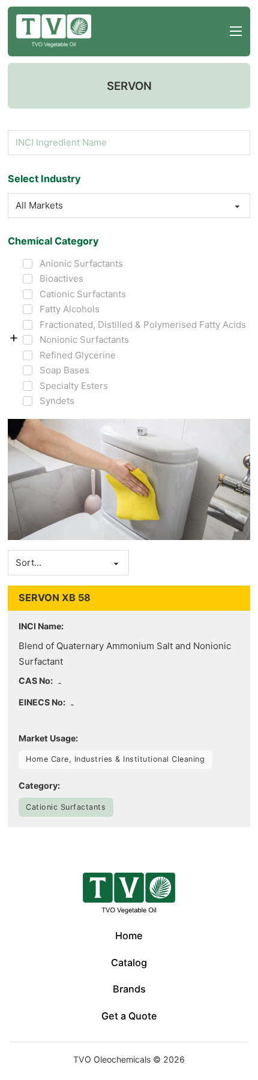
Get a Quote (129, 1016)
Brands (129, 989)
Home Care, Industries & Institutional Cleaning (115, 759)
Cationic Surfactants (66, 807)
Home (129, 936)
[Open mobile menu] (236, 31)
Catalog (129, 963)
